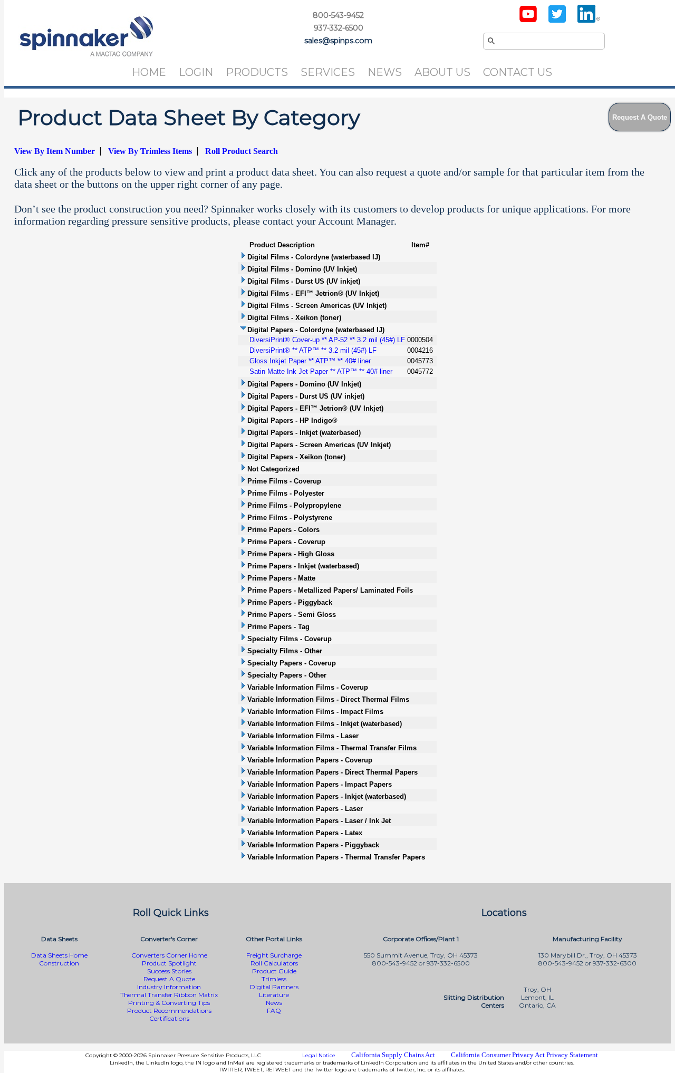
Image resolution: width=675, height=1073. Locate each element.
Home (149, 72)
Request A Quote (169, 979)
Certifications (169, 1018)
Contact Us (517, 72)
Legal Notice (318, 1055)
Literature (274, 995)
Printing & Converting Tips (169, 1003)
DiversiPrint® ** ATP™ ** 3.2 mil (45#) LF (313, 350)
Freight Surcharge (274, 955)
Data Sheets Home (59, 955)
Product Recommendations (169, 1010)
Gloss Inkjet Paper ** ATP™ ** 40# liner (310, 361)
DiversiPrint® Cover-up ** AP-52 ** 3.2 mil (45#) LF (327, 340)
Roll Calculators (274, 963)
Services (328, 72)
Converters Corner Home (169, 955)
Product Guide (274, 971)
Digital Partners (274, 987)
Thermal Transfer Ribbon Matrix (169, 995)
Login (196, 72)
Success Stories (169, 971)
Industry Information (169, 987)
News (385, 72)
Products (257, 72)
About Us (442, 72)
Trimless (274, 979)
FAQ (274, 1010)
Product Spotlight (169, 963)
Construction (59, 963)
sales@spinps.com (338, 40)
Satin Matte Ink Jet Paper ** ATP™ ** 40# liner (320, 371)
